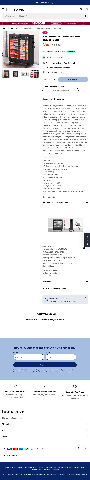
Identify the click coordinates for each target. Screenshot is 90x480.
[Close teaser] (84, 248)
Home (4, 28)
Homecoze (13, 455)
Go (83, 90)
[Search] (84, 16)
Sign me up (45, 365)
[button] (3, 2)
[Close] (85, 298)
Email (48, 353)
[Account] (81, 9)
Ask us (51, 301)
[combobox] (45, 16)
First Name (17, 353)
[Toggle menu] (3, 9)
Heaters (13, 28)
